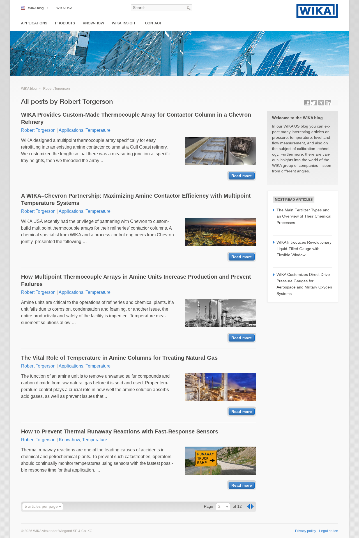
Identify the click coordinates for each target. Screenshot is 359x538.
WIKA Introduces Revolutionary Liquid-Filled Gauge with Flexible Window (304, 248)
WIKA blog (36, 8)
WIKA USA (64, 8)
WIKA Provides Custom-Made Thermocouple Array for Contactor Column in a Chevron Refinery (136, 118)
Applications (34, 23)
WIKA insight (124, 23)
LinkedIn (328, 102)
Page (208, 506)
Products (65, 23)
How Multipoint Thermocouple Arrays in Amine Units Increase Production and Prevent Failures (136, 280)
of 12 (237, 506)
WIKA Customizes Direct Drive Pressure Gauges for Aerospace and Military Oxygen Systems (304, 283)
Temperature (98, 130)
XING (321, 102)
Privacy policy (305, 531)
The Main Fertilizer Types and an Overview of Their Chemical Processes (304, 216)
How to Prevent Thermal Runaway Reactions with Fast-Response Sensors (119, 431)
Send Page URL (335, 102)
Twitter (314, 102)
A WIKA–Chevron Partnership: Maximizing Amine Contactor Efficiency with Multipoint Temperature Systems (136, 199)
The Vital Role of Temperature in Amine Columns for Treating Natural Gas (119, 358)
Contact (153, 23)
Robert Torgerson (56, 89)
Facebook (307, 102)
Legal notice (328, 531)
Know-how (93, 23)
